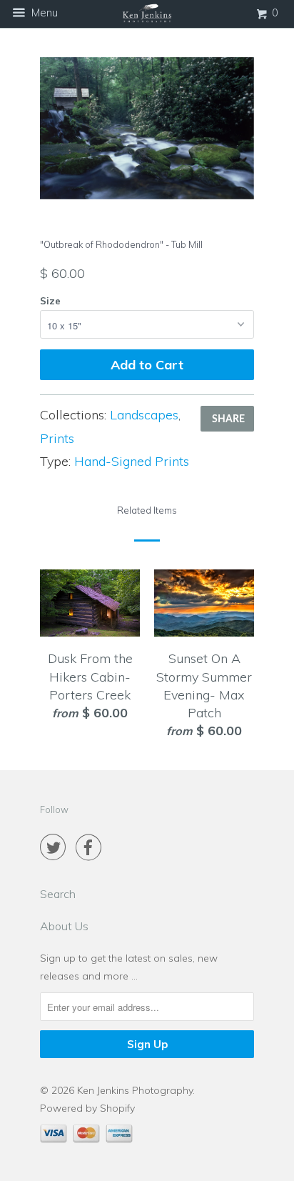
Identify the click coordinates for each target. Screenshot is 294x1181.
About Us (64, 926)
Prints (57, 438)
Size (50, 301)
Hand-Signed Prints (131, 461)
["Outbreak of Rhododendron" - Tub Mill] (147, 128)
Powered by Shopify (87, 1108)
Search (58, 894)
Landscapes (144, 415)
